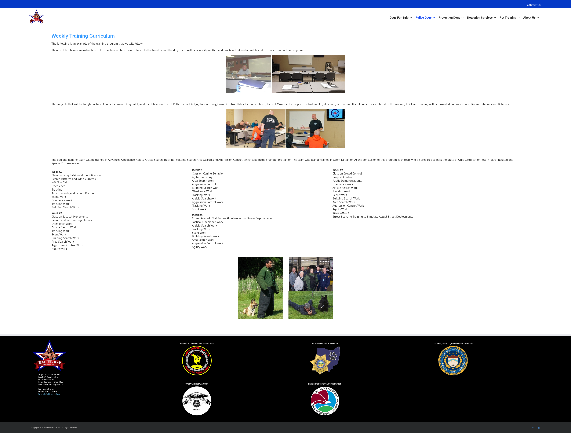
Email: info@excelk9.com (49, 394)
